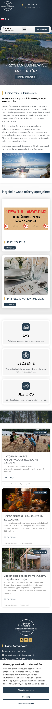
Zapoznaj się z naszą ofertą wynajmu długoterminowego (25, 577)
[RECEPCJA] (23, 5)
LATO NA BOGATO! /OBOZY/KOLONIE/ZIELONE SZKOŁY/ (21, 459)
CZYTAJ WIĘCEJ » (10, 478)
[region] (26, 684)
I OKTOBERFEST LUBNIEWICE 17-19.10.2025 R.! (23, 518)
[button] (24, 29)
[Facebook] (21, 640)
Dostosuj (26, 697)
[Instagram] (26, 640)
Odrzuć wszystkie (26, 703)
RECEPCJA (32, 4)
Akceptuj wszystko (26, 690)
